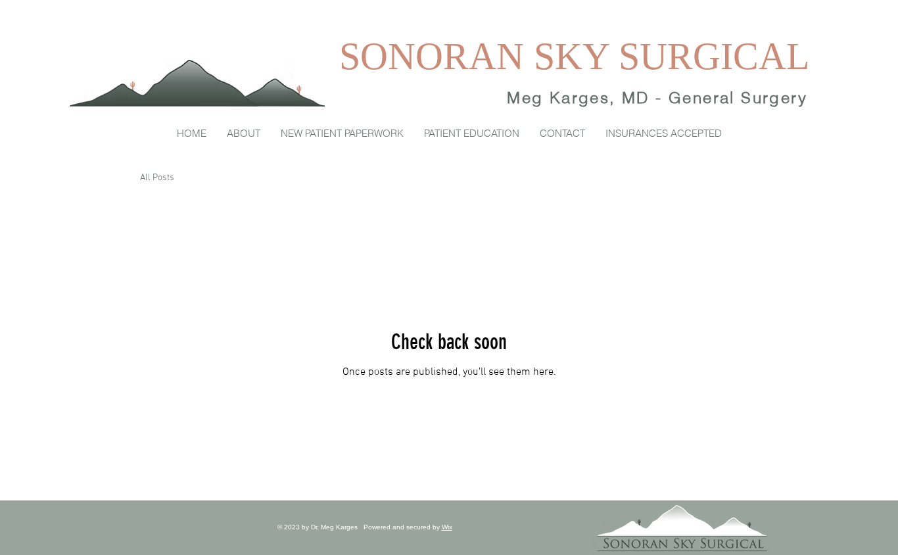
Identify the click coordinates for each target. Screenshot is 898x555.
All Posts (157, 177)
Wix (447, 527)
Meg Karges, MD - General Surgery (657, 97)
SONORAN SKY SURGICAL (574, 56)
